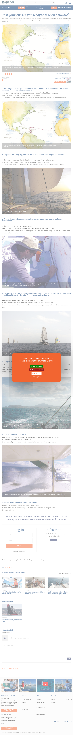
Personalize (36, 373)
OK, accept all (37, 366)
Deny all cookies (37, 370)
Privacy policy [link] (36, 377)
